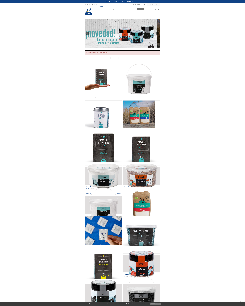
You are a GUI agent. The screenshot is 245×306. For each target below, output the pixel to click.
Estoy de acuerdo (155, 303)
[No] (243, 303)
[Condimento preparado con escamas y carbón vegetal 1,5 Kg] (141, 293)
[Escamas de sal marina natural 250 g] (103, 146)
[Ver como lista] (117, 58)
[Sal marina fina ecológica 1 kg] (141, 205)
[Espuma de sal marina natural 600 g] (103, 176)
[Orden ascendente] (99, 58)
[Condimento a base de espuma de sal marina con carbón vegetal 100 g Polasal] (103, 293)
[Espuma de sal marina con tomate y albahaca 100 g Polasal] (141, 263)
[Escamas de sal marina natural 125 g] (141, 146)
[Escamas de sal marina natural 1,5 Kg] (103, 205)
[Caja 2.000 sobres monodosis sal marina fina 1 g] (103, 234)
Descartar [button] (138, 1)
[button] (158, 9)
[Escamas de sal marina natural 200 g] (141, 234)
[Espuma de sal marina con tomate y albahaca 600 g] (141, 176)
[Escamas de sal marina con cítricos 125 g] (103, 263)
